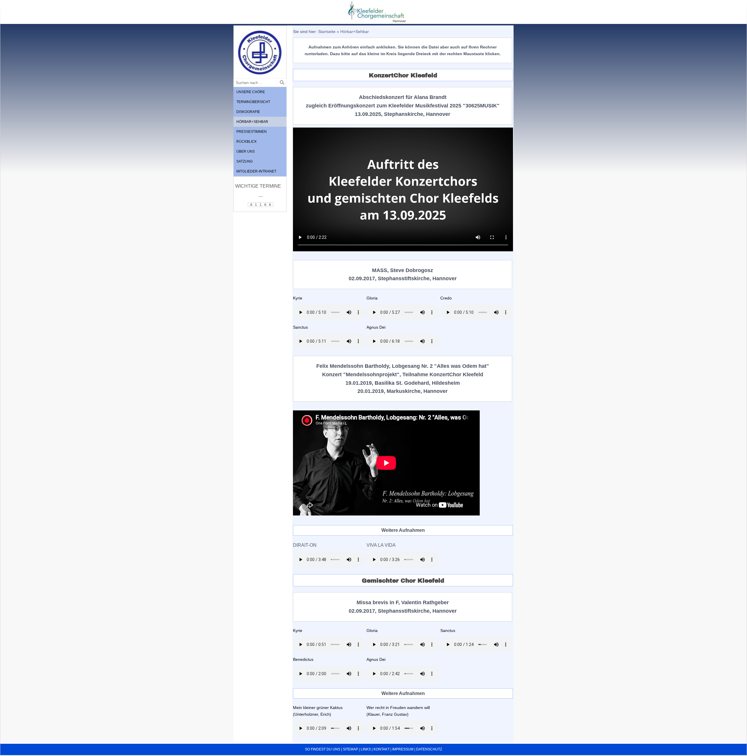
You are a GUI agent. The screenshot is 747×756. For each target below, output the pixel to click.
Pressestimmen (251, 132)
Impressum (402, 749)
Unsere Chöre (250, 92)
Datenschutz (429, 749)
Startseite (327, 31)
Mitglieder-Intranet (256, 171)
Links (366, 749)
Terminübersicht (253, 102)
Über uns (245, 151)
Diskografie (248, 112)
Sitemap (350, 749)
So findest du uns (322, 749)
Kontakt (382, 749)
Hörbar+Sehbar (252, 122)
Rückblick (246, 142)
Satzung (244, 161)
